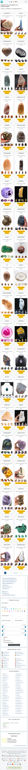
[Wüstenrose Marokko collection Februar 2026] (7, 306)
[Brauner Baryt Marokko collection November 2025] (21, 501)
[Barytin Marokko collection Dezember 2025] (7, 417)
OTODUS (18, 700)
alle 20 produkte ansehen (21, 64)
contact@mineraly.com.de (10, 756)
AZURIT (18, 678)
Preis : (3, 625)
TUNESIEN (5, 665)
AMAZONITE (19, 673)
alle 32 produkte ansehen (21, 176)
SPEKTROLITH (6, 710)
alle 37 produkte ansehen (21, 92)
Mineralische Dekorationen (9, 580)
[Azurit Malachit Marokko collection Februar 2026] (7, 361)
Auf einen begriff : (5, 615)
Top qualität (5, 593)
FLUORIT (5, 688)
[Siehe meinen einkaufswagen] (13, 2)
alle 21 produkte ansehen (7, 176)
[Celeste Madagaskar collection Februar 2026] (21, 306)
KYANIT (18, 695)
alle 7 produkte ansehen (21, 483)
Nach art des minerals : (6, 620)
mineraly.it (6, 760)
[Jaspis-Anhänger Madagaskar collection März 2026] (21, 250)
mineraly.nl (20, 760)
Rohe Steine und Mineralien (9, 578)
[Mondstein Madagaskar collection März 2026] (7, 278)
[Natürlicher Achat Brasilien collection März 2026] (21, 278)
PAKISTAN (5, 663)
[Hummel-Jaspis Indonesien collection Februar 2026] (21, 333)
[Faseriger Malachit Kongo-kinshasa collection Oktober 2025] (21, 529)
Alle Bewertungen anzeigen (20, 745)
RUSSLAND (19, 663)
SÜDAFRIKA (5, 666)
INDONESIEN (6, 658)
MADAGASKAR (20, 660)
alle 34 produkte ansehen (7, 288)
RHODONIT (5, 705)
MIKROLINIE (19, 698)
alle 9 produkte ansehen (7, 484)
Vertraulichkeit (21, 750)
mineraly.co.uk (13, 758)
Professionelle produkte (9, 595)
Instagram (18, 755)
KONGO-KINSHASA (20, 653)
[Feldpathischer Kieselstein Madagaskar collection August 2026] (7, 26)
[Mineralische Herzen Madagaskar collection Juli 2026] (7, 138)
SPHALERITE (19, 710)
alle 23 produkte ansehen (21, 148)
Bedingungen (4, 750)
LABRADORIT (6, 696)
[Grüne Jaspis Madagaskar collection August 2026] (7, 82)
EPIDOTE (18, 685)
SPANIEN (18, 655)
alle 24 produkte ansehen (7, 316)
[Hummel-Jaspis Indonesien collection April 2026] (21, 194)
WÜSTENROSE (19, 713)
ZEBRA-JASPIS (6, 715)
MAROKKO (6, 660)
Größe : (3, 633)
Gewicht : (4, 629)
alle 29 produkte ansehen (21, 400)
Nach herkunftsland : (19, 620)
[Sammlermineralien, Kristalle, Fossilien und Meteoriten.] (2, 1)
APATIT (18, 677)
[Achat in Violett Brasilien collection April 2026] (7, 194)
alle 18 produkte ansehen (21, 456)
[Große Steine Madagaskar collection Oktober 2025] (21, 557)
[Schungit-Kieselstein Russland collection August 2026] (21, 54)
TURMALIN (18, 711)
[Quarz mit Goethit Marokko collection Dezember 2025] (21, 417)
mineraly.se (17, 762)
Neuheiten (5, 591)
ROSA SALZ (19, 705)
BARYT (5, 680)
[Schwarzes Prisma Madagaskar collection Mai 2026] (21, 166)
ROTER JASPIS (19, 706)
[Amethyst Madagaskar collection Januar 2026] (21, 361)
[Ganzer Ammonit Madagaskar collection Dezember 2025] (21, 473)
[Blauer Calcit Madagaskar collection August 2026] (21, 26)
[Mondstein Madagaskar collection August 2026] (7, 54)
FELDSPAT (18, 687)
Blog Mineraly (5, 755)
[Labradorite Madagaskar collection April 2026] (21, 222)
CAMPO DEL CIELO (20, 682)
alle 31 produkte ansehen (7, 232)
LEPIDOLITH (19, 696)
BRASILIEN (6, 653)
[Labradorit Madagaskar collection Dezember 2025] (7, 445)
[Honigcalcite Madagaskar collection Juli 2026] (21, 110)
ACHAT (5, 673)
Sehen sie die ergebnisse (14, 644)
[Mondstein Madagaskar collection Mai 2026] (7, 166)
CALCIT (5, 682)
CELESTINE (5, 683)
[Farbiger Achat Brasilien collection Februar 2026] (7, 333)
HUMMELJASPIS (19, 692)
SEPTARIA (18, 708)
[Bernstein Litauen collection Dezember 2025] (7, 473)
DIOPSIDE (18, 683)
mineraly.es (13, 760)
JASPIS (18, 693)
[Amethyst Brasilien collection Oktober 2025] (7, 557)
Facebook (12, 755)
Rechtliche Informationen (12, 750)
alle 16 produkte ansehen (7, 36)
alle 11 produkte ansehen (7, 400)
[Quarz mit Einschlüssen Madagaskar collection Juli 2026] (21, 82)
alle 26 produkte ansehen (21, 204)
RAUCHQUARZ (19, 703)
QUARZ (5, 703)
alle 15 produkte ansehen (21, 260)
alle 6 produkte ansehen (21, 288)
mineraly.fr (5, 758)
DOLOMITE (5, 685)
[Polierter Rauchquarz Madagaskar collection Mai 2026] (21, 138)
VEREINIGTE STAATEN (21, 665)
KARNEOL (5, 695)
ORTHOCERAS (6, 700)
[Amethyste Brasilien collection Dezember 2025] (21, 445)
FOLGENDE (16, 572)
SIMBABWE (19, 666)
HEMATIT (5, 692)
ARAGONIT (5, 678)
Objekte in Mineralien (8, 583)
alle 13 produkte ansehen (7, 204)
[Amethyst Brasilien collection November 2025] (7, 501)
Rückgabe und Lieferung (10, 752)
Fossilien (5, 585)
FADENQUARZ (6, 687)
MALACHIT (5, 698)
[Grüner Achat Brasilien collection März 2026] (7, 250)
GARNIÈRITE (19, 688)
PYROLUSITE (19, 701)
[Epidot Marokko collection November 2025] (7, 529)
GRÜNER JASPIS (19, 690)
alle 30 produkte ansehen (7, 148)
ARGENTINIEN (19, 652)
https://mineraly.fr (21, 756)
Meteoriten (5, 588)
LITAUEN (18, 658)
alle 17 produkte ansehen (7, 120)
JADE (4, 693)
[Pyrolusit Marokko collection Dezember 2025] (21, 389)
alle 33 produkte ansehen (7, 64)
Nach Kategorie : (5, 602)
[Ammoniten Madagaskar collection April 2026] (7, 222)
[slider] (2, 627)
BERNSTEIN (19, 680)
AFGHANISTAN (6, 652)
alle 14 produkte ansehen (21, 36)
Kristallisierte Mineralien (9, 581)
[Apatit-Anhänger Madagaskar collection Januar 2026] (7, 389)
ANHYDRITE (5, 677)
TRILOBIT (5, 711)
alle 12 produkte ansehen (7, 92)
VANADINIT (5, 713)
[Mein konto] (11, 2)
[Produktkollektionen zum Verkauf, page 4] (21, 573)
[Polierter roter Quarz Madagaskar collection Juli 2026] (7, 110)
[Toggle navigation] (26, 1)
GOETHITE (5, 690)
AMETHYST (5, 675)
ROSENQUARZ (6, 706)
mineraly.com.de (22, 758)
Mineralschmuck (7, 586)
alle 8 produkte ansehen (7, 512)
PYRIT (4, 701)
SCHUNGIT (5, 708)
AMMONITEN (19, 675)
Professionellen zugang (21, 752)
